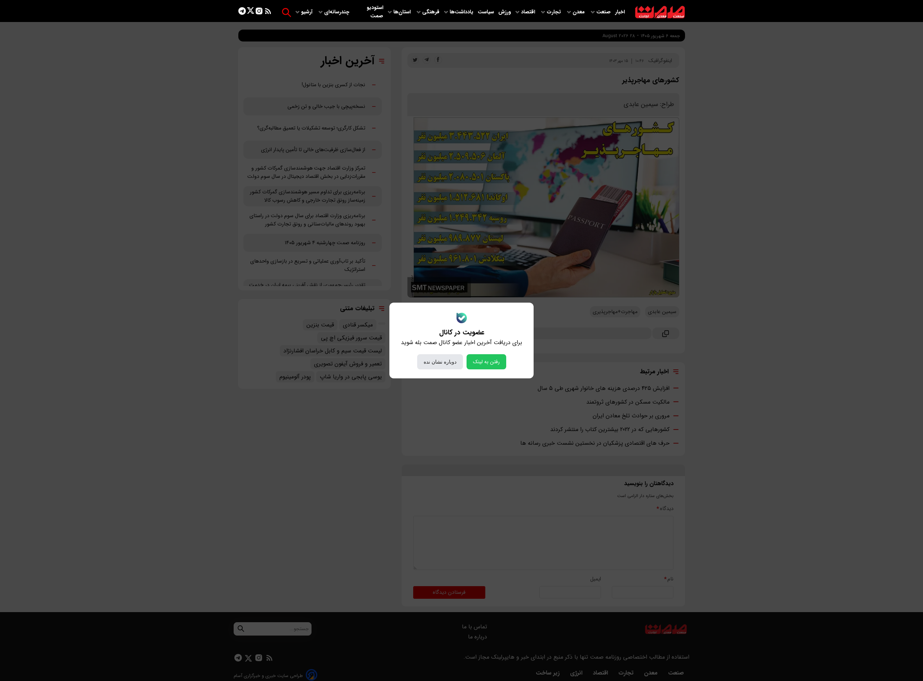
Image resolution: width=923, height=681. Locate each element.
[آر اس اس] (268, 12)
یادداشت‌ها (462, 12)
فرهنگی (431, 12)
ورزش (504, 12)
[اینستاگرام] (259, 12)
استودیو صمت (375, 12)
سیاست (486, 12)
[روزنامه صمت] (660, 12)
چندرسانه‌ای (337, 12)
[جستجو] (286, 12)
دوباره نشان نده (440, 362)
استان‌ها (402, 12)
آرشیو (307, 12)
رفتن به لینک (486, 362)
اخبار (620, 12)
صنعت (604, 12)
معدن (579, 12)
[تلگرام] (242, 12)
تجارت (554, 12)
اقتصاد (528, 12)
